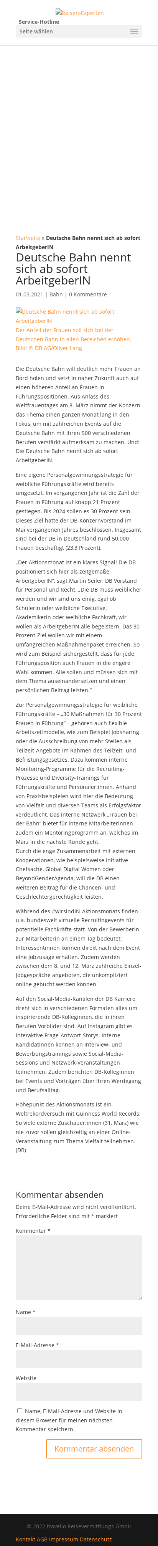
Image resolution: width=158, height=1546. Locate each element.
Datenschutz (96, 1539)
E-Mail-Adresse (37, 1345)
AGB (42, 1539)
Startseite (28, 237)
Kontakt (25, 1539)
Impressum (63, 1539)
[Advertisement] (79, 128)
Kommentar (33, 1230)
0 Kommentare (88, 294)
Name (26, 1312)
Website (26, 1378)
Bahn (56, 294)
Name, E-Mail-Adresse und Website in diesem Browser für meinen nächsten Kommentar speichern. (69, 1420)
